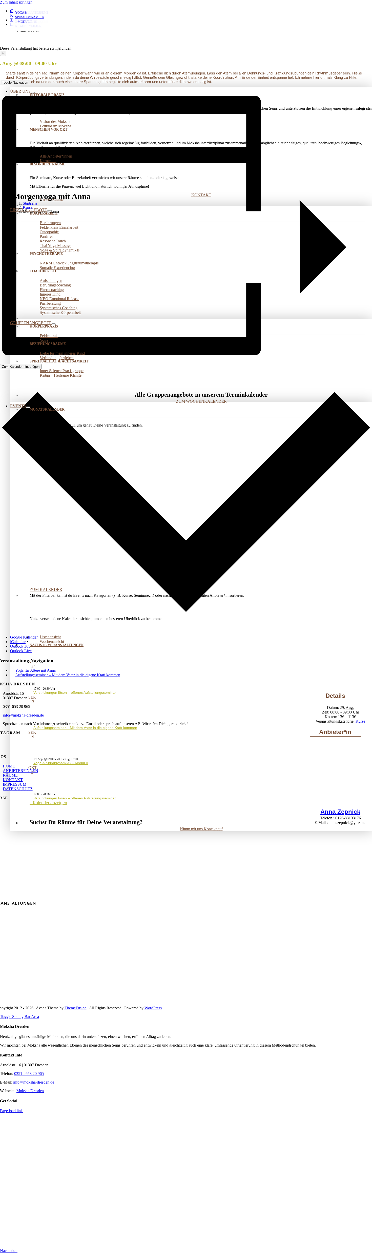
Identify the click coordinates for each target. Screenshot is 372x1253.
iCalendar (18, 642)
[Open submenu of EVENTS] (28, 407)
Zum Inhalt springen (16, 2)
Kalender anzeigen (50, 803)
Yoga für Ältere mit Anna (35, 670)
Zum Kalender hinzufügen (20, 367)
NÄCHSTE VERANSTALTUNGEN (57, 645)
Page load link (11, 1111)
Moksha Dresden (30, 1091)
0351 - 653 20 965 (29, 1073)
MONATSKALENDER (47, 409)
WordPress (153, 1008)
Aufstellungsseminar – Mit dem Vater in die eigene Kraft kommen (85, 728)
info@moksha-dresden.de (23, 715)
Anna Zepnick (340, 811)
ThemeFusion (76, 1008)
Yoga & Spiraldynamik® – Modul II (60, 763)
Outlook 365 (20, 646)
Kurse (360, 721)
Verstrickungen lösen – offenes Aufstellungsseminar (74, 692)
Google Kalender (24, 637)
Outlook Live (21, 651)
